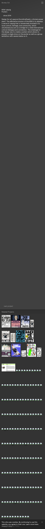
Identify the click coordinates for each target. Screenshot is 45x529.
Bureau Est (6, 3)
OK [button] (42, 522)
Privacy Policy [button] (7, 526)
